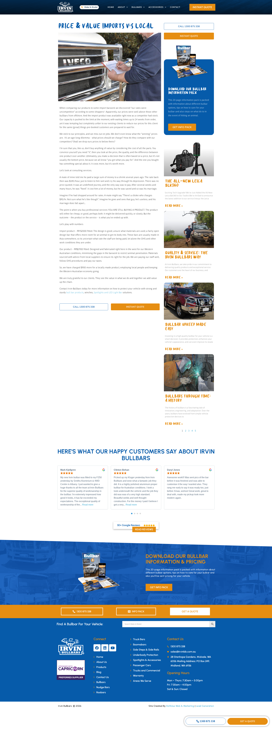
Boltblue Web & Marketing (180, 706)
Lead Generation (205, 706)
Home (111, 7)
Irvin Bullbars (65, 706)
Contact (175, 7)
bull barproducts (75, 292)
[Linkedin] (104, 647)
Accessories (155, 7)
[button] (131, 513)
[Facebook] (97, 647)
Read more (87, 504)
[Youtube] (112, 647)
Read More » (174, 206)
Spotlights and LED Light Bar (108, 292)
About (121, 7)
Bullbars (137, 7)
